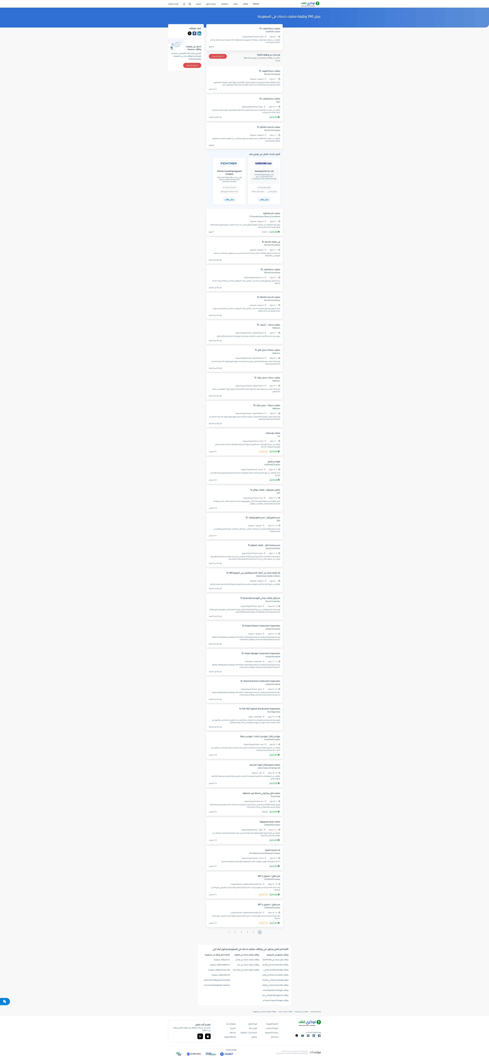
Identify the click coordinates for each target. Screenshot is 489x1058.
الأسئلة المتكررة (230, 1036)
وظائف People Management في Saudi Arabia (274, 995)
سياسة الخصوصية (271, 1032)
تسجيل (198, 4)
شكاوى (254, 1036)
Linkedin (199, 33)
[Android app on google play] (200, 1036)
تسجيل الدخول (211, 4)
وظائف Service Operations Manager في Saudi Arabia (274, 990)
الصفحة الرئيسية (316, 1011)
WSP (278, 493)
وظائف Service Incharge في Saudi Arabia (274, 980)
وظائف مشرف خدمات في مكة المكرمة (245, 969)
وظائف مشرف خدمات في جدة (248, 964)
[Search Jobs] (190, 4)
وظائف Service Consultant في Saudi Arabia (274, 974)
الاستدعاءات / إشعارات (248, 1032)
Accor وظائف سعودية (222, 959)
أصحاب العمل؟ (173, 4)
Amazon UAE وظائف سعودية (219, 969)
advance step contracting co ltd (269, 768)
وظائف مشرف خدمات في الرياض (247, 959)
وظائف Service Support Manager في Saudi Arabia (274, 1000)
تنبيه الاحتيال (252, 1023)
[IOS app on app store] (208, 1036)
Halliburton (276, 328)
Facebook (194, 33)
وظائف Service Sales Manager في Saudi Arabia (274, 969)
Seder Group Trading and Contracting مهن (215, 980)
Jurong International (273, 548)
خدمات (235, 4)
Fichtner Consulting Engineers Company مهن (215, 985)
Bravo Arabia (275, 796)
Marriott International (272, 74)
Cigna (278, 102)
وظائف (245, 4)
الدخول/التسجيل (218, 56)
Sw (279, 436)
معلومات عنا (231, 1023)
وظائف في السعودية (301, 1011)
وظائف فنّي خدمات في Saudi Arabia (276, 959)
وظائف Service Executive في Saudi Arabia (274, 964)
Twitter (190, 33)
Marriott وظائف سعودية (221, 974)
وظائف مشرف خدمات (286, 1011)
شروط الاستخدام (272, 1028)
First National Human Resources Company (264, 853)
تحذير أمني (274, 1036)
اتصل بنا (233, 1028)
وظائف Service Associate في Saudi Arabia (274, 985)
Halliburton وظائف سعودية (220, 964)
